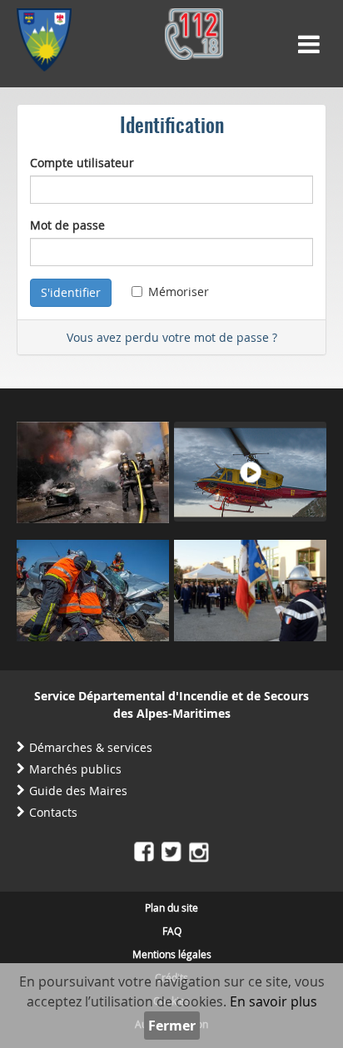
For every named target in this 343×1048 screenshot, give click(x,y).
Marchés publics (75, 769)
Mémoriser (178, 291)
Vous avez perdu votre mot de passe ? (172, 337)
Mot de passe (67, 225)
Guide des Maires (78, 790)
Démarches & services (90, 747)
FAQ (171, 930)
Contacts (53, 812)
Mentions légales (171, 954)
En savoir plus (273, 1001)
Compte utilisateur (82, 163)
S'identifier (71, 292)
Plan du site (171, 907)
